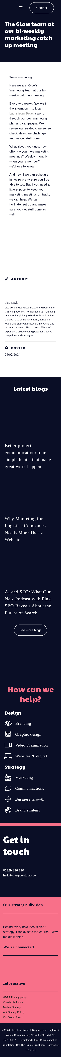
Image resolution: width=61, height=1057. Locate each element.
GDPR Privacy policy (15, 997)
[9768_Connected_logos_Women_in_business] (16, 967)
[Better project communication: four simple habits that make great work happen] (30, 438)
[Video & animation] (10, 745)
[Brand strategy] (10, 810)
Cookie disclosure (13, 1002)
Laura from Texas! (22, 113)
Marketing (24, 777)
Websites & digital (31, 756)
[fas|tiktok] (26, 886)
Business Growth (29, 799)
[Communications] (10, 788)
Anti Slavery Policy (13, 1012)
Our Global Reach (13, 1017)
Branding (23, 723)
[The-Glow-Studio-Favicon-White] (11, 7)
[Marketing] (10, 777)
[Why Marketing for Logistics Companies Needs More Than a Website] (30, 511)
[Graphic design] (10, 734)
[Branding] (10, 723)
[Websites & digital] (10, 756)
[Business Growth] (10, 799)
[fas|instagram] (16, 886)
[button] (20, 8)
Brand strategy (27, 810)
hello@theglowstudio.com (20, 875)
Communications (29, 788)
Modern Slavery (12, 1007)
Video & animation (31, 745)
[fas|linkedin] (6, 886)
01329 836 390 (13, 870)
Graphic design (28, 734)
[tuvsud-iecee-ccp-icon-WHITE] (15, 918)
